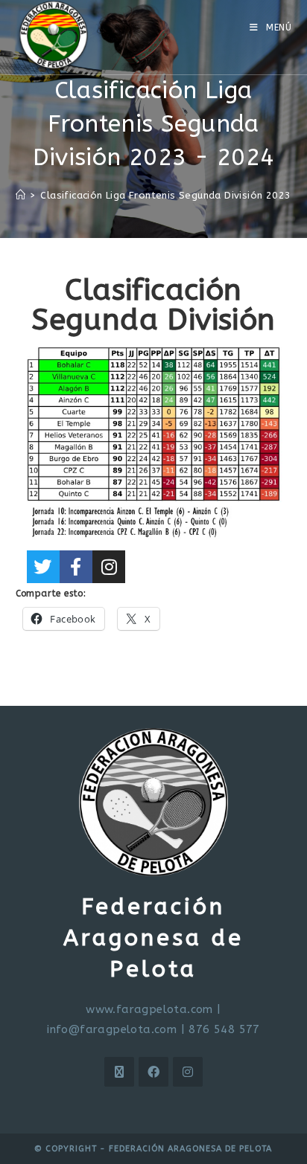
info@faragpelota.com (112, 1029)
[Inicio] (20, 195)
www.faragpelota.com (149, 1009)
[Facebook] (153, 1072)
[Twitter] (43, 566)
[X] (119, 1072)
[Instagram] (108, 566)
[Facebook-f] (76, 566)
